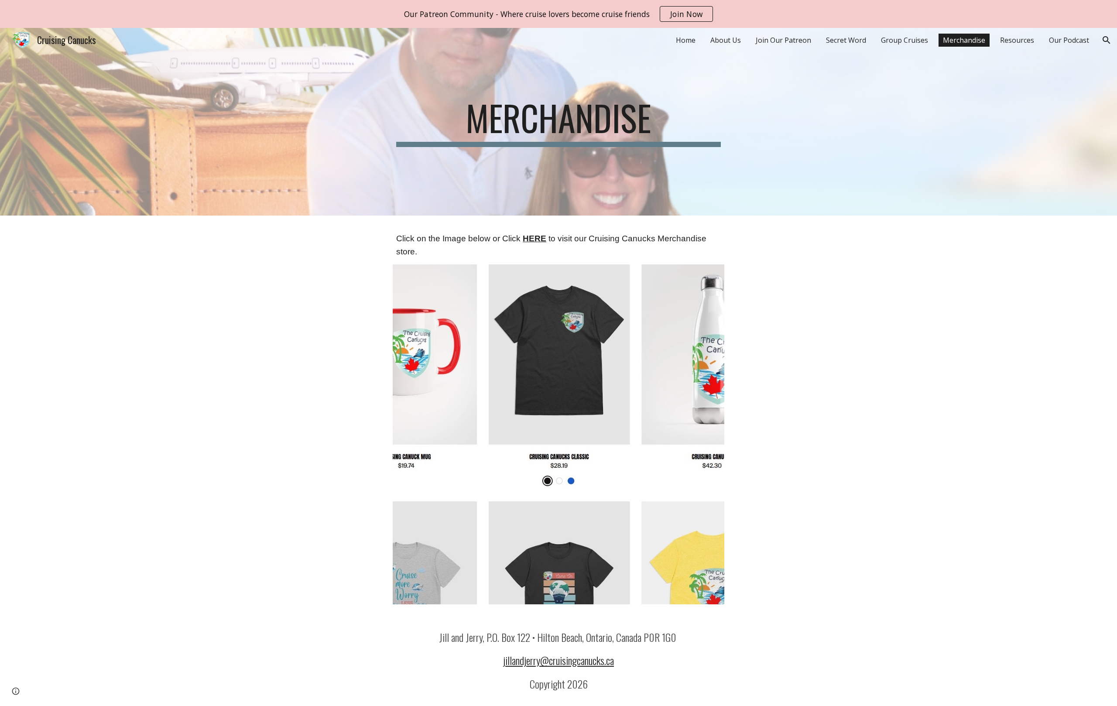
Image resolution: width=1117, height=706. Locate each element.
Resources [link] (1017, 40)
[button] (1106, 40)
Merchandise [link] (964, 40)
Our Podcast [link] (1069, 40)
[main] (558, 122)
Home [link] (686, 40)
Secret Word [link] (846, 40)
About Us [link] (725, 40)
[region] (558, 14)
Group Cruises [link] (904, 40)
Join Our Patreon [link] (783, 40)
